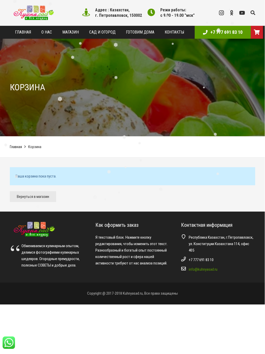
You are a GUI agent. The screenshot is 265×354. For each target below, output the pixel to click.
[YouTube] (242, 13)
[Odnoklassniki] (232, 13)
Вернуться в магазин (33, 196)
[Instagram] (221, 13)
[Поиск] (252, 12)
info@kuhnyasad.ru (203, 269)
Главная (16, 146)
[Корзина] (257, 32)
